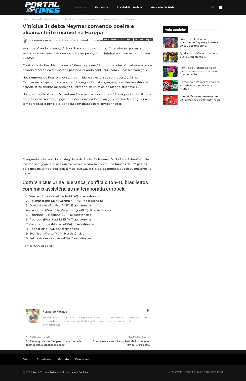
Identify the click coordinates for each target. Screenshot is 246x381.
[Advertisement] (88, 132)
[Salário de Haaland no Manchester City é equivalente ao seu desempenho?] (170, 42)
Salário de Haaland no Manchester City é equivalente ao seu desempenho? (199, 42)
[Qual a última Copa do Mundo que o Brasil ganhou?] (170, 57)
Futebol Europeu (143, 40)
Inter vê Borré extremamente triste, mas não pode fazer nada (200, 98)
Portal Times (39, 372)
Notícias (81, 7)
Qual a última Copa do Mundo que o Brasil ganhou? (199, 55)
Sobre (26, 359)
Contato (63, 359)
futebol (109, 53)
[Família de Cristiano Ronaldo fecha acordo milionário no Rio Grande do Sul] (170, 71)
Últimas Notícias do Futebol (118, 40)
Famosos (101, 7)
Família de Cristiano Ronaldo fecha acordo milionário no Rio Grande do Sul (199, 71)
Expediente (44, 359)
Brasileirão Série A (129, 7)
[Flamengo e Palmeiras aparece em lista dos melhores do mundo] (170, 85)
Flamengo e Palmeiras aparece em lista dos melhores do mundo (200, 85)
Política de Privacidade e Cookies (68, 372)
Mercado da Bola (163, 7)
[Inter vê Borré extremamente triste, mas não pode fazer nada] (170, 100)
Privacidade (82, 359)
